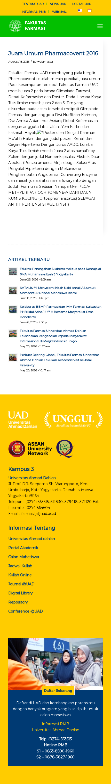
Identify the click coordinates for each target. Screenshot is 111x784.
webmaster (45, 61)
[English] (80, 11)
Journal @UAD (21, 584)
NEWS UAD (58, 4)
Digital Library (20, 593)
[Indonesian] (90, 11)
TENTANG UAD (33, 4)
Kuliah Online (20, 575)
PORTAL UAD (81, 4)
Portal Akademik (23, 547)
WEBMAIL (59, 11)
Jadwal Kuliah (20, 566)
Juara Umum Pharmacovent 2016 (53, 53)
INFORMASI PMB (34, 11)
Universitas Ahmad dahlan (31, 538)
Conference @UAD (25, 611)
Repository (18, 602)
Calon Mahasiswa (23, 557)
